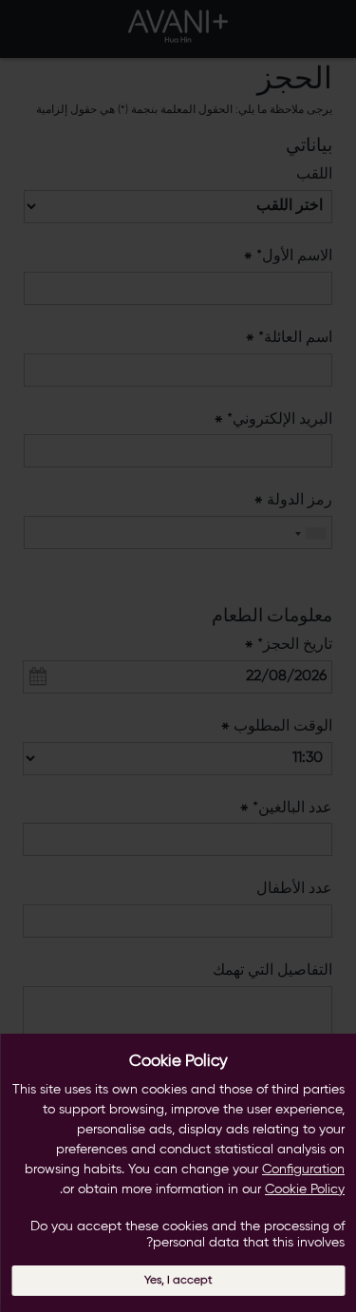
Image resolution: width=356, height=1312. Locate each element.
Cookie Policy (305, 1189)
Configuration (303, 1169)
